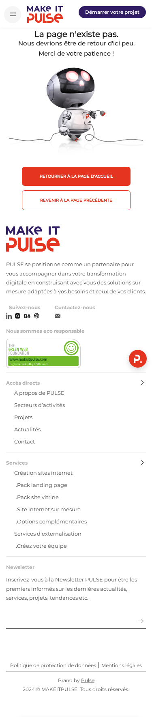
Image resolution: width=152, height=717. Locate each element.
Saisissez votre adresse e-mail (48, 611)
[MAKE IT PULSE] (76, 239)
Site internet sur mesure (49, 509)
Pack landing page (42, 485)
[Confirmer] (141, 621)
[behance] (27, 316)
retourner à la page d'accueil (76, 176)
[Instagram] (17, 316)
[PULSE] (45, 14)
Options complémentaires (52, 521)
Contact (24, 441)
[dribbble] (36, 316)
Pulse (87, 680)
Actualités (27, 429)
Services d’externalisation (47, 533)
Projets (23, 417)
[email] (57, 316)
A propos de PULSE (39, 393)
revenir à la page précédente (76, 200)
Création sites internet (43, 472)
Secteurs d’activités (39, 405)
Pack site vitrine (38, 497)
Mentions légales (121, 665)
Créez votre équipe (42, 546)
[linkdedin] (9, 316)
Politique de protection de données (53, 665)
